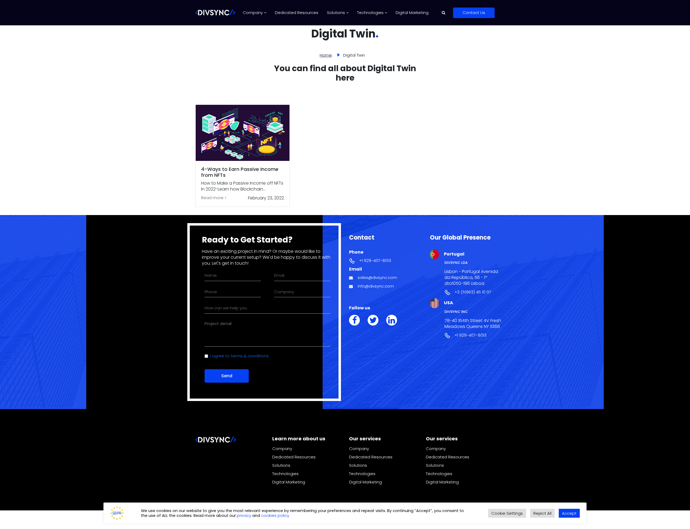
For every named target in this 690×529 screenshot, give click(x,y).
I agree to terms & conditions (239, 356)
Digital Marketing (412, 12)
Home (326, 55)
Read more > (213, 197)
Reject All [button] (542, 513)
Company (253, 12)
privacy (244, 515)
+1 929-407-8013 (375, 260)
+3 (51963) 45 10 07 (472, 292)
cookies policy (275, 515)
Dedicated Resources (296, 12)
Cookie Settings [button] (507, 513)
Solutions (336, 12)
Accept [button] (569, 513)
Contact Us (474, 12)
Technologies (371, 12)
